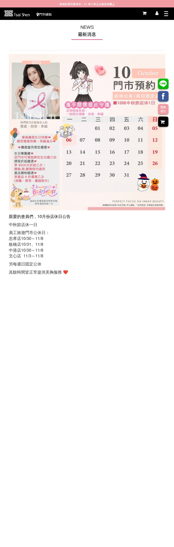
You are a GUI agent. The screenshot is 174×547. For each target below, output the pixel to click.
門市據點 (45, 14)
